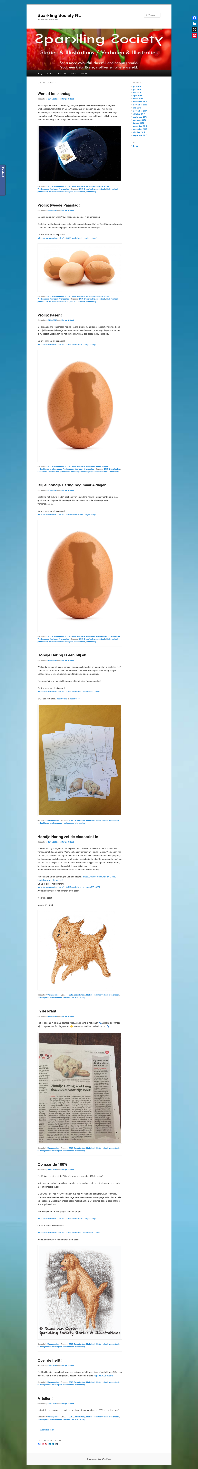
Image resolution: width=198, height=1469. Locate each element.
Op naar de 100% (52, 1164)
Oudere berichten (46, 1429)
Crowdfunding (58, 186)
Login (135, 145)
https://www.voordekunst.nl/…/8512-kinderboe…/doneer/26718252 (69, 887)
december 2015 (140, 126)
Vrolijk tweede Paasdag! (59, 205)
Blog (40, 73)
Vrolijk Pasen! (50, 315)
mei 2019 (137, 92)
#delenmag (62, 698)
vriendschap (91, 191)
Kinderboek (90, 466)
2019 (49, 186)
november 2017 (140, 110)
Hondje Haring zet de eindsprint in (68, 836)
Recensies (62, 73)
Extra (73, 73)
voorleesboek (79, 191)
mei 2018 (137, 107)
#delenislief (75, 698)
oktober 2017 (139, 113)
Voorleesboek (43, 189)
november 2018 (140, 104)
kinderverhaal (112, 189)
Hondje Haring (70, 186)
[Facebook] (194, 18)
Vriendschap (64, 189)
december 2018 (140, 101)
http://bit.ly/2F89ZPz (103, 1375)
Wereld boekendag (54, 93)
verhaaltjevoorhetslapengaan (98, 186)
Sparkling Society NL (59, 15)
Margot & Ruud (67, 98)
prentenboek (43, 191)
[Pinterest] (194, 35)
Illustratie (81, 186)
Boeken (50, 73)
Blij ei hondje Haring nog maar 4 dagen (72, 485)
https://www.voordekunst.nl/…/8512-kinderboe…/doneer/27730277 (69, 691)
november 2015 (140, 129)
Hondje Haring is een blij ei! (62, 655)
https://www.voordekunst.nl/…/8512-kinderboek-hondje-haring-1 (67, 237)
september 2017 (140, 116)
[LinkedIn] (194, 24)
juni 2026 (137, 86)
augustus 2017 (139, 119)
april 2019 (137, 95)
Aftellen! (45, 1398)
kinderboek (100, 189)
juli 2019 (137, 89)
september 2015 (140, 135)
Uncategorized (114, 636)
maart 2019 (138, 98)
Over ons (84, 73)
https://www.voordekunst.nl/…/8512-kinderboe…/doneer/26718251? (69, 1232)
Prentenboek (101, 636)
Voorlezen (54, 189)
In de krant (47, 1011)
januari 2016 (138, 123)
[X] (194, 29)
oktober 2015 (139, 132)
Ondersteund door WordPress (99, 1459)
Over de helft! (50, 1360)
